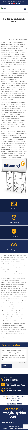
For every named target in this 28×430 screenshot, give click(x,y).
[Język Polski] (9, 3)
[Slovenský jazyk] (17, 3)
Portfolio (23, 396)
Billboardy (10, 396)
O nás (8, 398)
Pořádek (20, 398)
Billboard (9, 422)
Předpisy (11, 428)
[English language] (12, 3)
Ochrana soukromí (20, 428)
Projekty (16, 396)
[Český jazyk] (19, 3)
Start (4, 396)
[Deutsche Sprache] (14, 3)
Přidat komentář (7, 365)
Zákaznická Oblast (15, 400)
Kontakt (14, 398)
